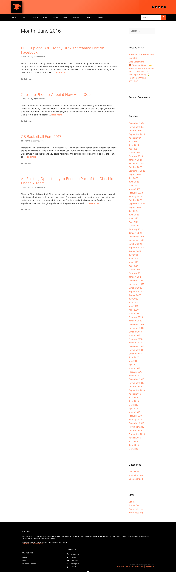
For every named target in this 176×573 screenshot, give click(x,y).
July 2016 (133, 397)
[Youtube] (159, 7)
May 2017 (133, 361)
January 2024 (135, 160)
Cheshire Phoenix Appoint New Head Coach (58, 94)
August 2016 (135, 394)
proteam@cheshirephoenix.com (32, 543)
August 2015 (135, 438)
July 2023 (133, 178)
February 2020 (136, 317)
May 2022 (133, 218)
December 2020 (136, 280)
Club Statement (136, 62)
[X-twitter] (156, 7)
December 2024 (136, 123)
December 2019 (136, 324)
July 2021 (133, 255)
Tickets (23, 17)
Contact (100, 17)
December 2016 (136, 379)
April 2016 (133, 408)
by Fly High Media (147, 567)
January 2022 (135, 233)
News (65, 17)
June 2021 (134, 258)
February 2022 (136, 229)
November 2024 (136, 127)
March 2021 (134, 269)
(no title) (133, 58)
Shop (88, 17)
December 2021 (136, 236)
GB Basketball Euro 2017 (41, 136)
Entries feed (134, 505)
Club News (28, 79)
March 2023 (134, 189)
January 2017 (135, 375)
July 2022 (133, 211)
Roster (45, 17)
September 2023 (137, 171)
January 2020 (135, 321)
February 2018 (135, 339)
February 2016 (136, 416)
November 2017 (136, 350)
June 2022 (134, 215)
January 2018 (135, 342)
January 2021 (135, 277)
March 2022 (134, 225)
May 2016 (133, 405)
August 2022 (135, 207)
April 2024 (134, 149)
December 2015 (136, 423)
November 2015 (136, 427)
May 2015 (133, 449)
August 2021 (135, 251)
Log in (132, 502)
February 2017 (135, 372)
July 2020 (133, 299)
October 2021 (135, 244)
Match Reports (136, 475)
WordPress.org (136, 512)
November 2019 (136, 328)
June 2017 (134, 357)
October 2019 (135, 332)
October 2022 (135, 200)
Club (34, 17)
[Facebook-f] (153, 7)
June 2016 (134, 401)
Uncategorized (136, 479)
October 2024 (135, 130)
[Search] (163, 17)
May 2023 (133, 185)
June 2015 (134, 445)
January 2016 (135, 419)
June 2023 (134, 182)
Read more (61, 72)
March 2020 (134, 313)
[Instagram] (162, 7)
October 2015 (135, 430)
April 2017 (133, 364)
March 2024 (134, 152)
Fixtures (55, 17)
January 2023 (135, 196)
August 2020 (135, 295)
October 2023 (135, 167)
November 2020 (136, 284)
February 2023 (136, 193)
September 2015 (137, 434)
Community (75, 17)
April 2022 (134, 222)
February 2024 (136, 156)
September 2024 (137, 134)
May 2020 (133, 306)
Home (14, 17)
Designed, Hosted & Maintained (128, 567)
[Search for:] (142, 31)
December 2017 (136, 346)
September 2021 (137, 247)
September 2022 (137, 204)
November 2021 (136, 240)
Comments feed (136, 509)
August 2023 (135, 174)
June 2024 (134, 145)
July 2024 (133, 141)
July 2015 (133, 441)
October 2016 (135, 386)
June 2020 (134, 302)
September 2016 (137, 390)
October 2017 (135, 354)
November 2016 (136, 383)
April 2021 (133, 266)
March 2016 (134, 412)
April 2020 (134, 310)
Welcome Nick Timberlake (141, 54)
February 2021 (135, 273)
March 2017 (134, 368)
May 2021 (133, 262)
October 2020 (135, 288)
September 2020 (137, 291)
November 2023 (136, 163)
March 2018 (134, 335)
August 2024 (135, 138)
